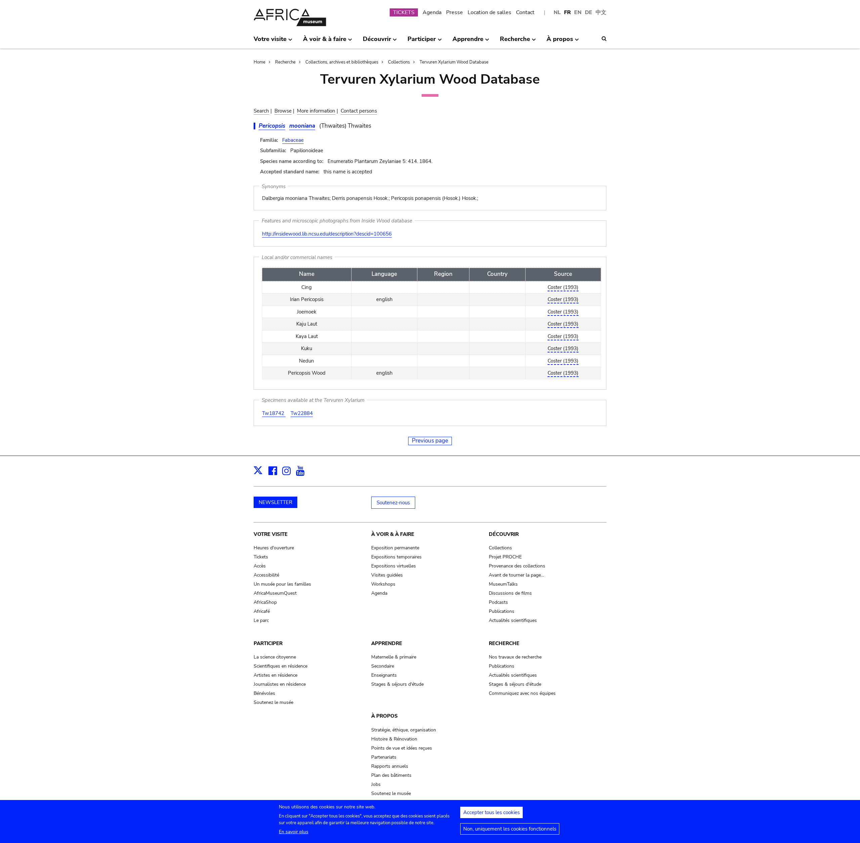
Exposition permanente (395, 548)
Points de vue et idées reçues (401, 748)
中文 (601, 12)
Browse (283, 111)
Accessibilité (266, 575)
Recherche (285, 62)
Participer (268, 643)
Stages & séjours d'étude (397, 684)
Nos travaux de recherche (515, 657)
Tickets (261, 557)
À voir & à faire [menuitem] (324, 41)
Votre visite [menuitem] (270, 41)
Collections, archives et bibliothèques (341, 62)
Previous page (430, 441)
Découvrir (504, 534)
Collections (399, 62)
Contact (525, 12)
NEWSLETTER (275, 502)
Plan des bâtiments (391, 775)
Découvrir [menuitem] (377, 41)
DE (588, 12)
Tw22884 (302, 413)
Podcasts (498, 602)
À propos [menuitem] (560, 41)
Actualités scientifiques (513, 620)
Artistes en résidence (275, 675)
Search (261, 111)
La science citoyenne (275, 657)
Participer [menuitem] (421, 41)
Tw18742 (274, 413)
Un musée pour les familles (282, 584)
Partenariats (383, 757)
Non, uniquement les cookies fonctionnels (509, 829)
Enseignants (384, 675)
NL (557, 12)
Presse (454, 12)
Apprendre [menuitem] (468, 41)
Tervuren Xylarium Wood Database (454, 62)
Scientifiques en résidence (280, 666)
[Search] (604, 38)
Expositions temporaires (396, 557)
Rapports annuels (389, 766)
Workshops (383, 584)
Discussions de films (510, 593)
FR (567, 12)
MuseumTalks (503, 584)
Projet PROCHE (505, 557)
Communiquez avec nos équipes (522, 693)
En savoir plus (293, 831)
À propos (384, 716)
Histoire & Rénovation (394, 739)
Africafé (262, 611)
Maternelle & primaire (393, 657)
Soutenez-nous (393, 502)
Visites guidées (387, 575)
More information (316, 111)
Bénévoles (264, 693)
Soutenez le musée (273, 702)
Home (259, 62)
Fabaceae (293, 140)
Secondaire (382, 666)
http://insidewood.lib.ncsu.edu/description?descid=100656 (327, 233)
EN (578, 12)
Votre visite (271, 534)
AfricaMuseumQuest (275, 593)
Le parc (261, 620)
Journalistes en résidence (280, 684)
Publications (501, 611)
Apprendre (386, 643)
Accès (260, 566)
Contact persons (359, 111)
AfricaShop (265, 602)
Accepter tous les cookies (491, 812)
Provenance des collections (517, 566)
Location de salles (489, 12)
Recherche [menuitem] (515, 41)
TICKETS (404, 12)
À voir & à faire (392, 534)
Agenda (432, 12)
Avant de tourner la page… (516, 575)
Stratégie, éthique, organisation (403, 730)
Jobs (376, 784)
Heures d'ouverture (274, 548)
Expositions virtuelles (393, 566)
